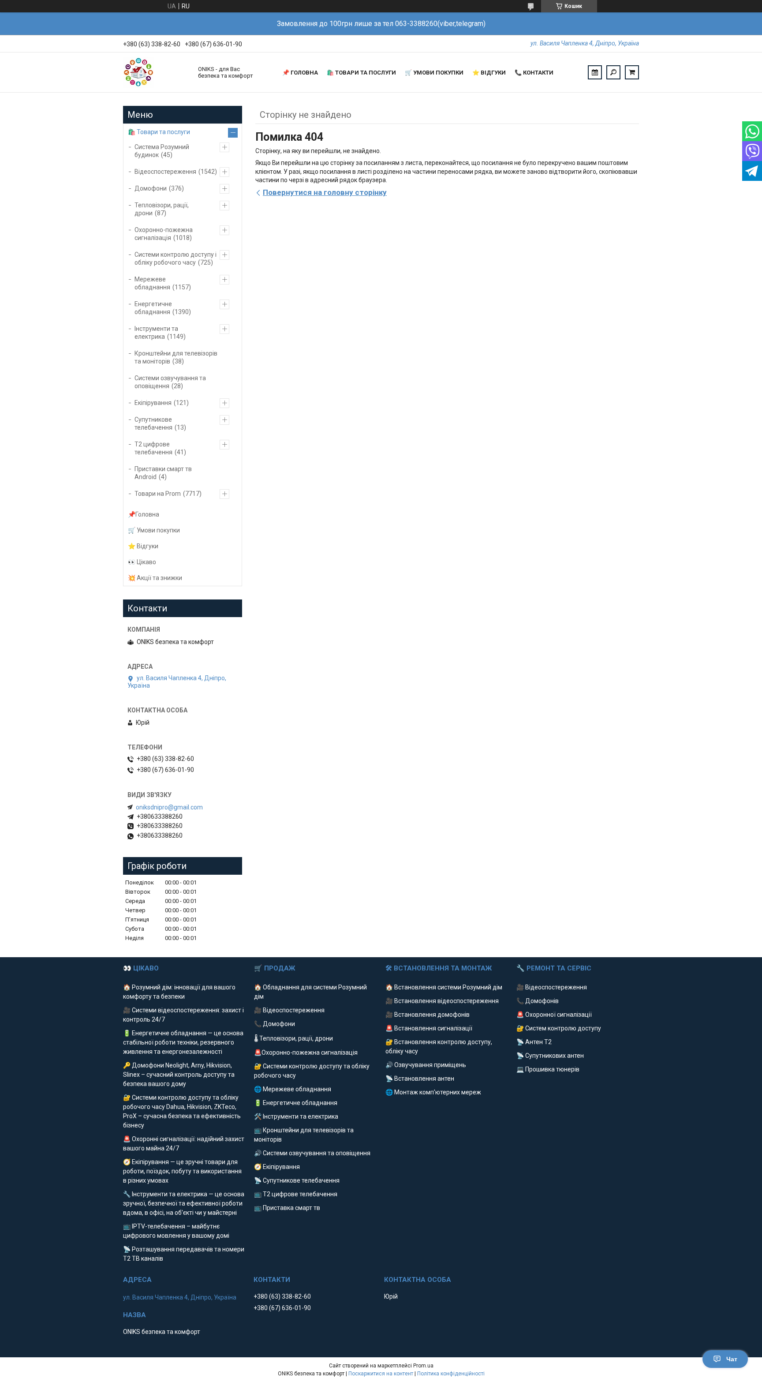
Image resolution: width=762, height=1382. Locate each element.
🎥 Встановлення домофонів (427, 1014)
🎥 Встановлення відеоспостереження (442, 1000)
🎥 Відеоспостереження (289, 1010)
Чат (731, 1359)
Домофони (150, 188)
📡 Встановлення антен (419, 1078)
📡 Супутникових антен (550, 1055)
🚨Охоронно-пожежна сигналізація (306, 1052)
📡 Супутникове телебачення (297, 1180)
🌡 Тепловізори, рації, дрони (293, 1038)
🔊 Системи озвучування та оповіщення (312, 1153)
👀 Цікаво (142, 562)
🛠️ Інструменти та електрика (296, 1116)
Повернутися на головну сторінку (325, 192)
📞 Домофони (274, 1023)
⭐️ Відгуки (489, 72)
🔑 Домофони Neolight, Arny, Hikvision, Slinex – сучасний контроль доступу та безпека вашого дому (179, 1074)
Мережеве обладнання (152, 283)
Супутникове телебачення (153, 423)
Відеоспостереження (165, 171)
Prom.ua (423, 1366)
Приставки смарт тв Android (163, 472)
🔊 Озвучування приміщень (425, 1064)
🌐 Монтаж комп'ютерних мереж (433, 1092)
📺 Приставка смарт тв (287, 1207)
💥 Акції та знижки (155, 577)
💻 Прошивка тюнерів (547, 1069)
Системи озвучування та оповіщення (170, 382)
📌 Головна (300, 72)
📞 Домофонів (537, 1000)
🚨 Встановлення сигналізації (428, 1028)
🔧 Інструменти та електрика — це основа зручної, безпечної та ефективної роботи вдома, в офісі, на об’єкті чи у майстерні (183, 1203)
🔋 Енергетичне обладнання (295, 1102)
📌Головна (143, 514)
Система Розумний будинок (161, 150)
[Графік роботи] (595, 72)
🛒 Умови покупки (434, 72)
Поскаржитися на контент (380, 1374)
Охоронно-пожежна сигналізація (163, 233)
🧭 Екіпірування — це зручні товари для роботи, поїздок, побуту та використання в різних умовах (182, 1171)
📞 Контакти (534, 72)
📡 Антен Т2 (534, 1041)
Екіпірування (153, 402)
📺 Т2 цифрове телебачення (295, 1194)
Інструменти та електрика (156, 332)
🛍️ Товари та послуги (361, 72)
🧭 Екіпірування (277, 1166)
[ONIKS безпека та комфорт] (156, 72)
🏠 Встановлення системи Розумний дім (443, 987)
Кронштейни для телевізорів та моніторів (175, 357)
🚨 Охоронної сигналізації (554, 1014)
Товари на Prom (157, 493)
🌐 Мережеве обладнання (292, 1089)
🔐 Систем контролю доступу (558, 1028)
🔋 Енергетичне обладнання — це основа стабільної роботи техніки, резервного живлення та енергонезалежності (183, 1042)
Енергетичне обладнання (153, 307)
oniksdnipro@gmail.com (169, 807)
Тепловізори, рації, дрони (161, 209)
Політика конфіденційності (451, 1374)
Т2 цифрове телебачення (153, 448)
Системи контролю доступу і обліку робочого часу (175, 258)
